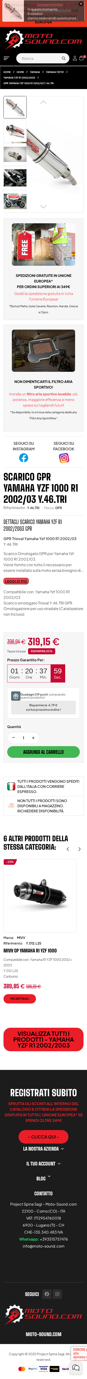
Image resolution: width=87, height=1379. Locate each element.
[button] (43, 1137)
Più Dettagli (19, 998)
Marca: (49, 508)
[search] (63, 58)
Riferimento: (13, 943)
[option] (40, 935)
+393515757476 (54, 1239)
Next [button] (79, 849)
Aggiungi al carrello (43, 752)
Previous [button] (68, 849)
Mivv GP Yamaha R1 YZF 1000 (30, 950)
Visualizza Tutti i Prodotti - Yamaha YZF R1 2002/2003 (43, 1039)
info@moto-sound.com (43, 1246)
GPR (58, 508)
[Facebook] (47, 1294)
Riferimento (14, 507)
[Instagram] (57, 1294)
